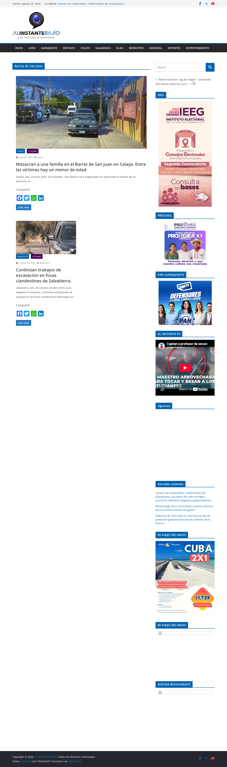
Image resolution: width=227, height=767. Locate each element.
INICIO (19, 48)
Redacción (45, 262)
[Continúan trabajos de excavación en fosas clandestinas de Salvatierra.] (46, 237)
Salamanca (102, 48)
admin (40, 157)
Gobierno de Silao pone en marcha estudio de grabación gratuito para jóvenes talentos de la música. (183, 519)
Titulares (32, 151)
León (32, 48)
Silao (119, 48)
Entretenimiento (197, 48)
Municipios (136, 48)
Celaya (85, 48)
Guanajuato (49, 48)
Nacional (155, 48)
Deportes (174, 48)
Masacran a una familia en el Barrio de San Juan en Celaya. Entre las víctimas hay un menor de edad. (81, 166)
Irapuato (69, 48)
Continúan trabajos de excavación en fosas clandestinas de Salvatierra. (43, 275)
